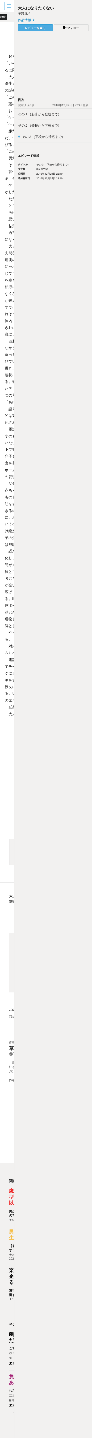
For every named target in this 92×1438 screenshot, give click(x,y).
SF (11, 1358)
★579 (13, 1220)
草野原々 (24, 13)
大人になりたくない (36, 8)
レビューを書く (35, 28)
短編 (12, 1016)
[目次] (8, 6)
